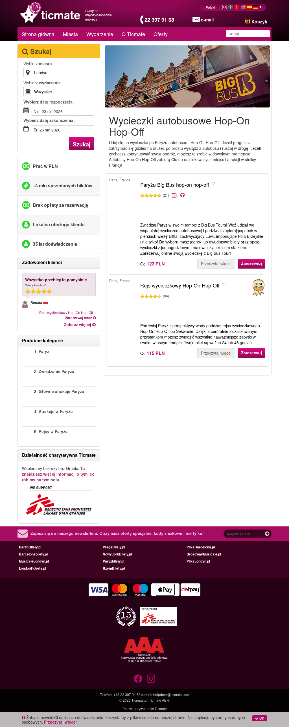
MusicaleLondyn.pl (34, 561)
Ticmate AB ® (159, 700)
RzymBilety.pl (114, 568)
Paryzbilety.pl (113, 561)
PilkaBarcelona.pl (201, 547)
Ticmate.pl (139, 700)
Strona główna (38, 34)
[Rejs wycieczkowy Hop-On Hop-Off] (258, 288)
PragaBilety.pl (114, 547)
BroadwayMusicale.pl (204, 554)
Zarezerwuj (251, 263)
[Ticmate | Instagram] (151, 679)
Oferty (161, 34)
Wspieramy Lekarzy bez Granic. (58, 473)
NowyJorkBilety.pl (117, 554)
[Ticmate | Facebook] (138, 679)
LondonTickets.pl (32, 568)
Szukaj (82, 144)
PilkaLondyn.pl (198, 561)
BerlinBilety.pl (30, 547)
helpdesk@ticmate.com (171, 694)
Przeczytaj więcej (216, 263)
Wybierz (37, 63)
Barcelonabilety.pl (33, 554)
